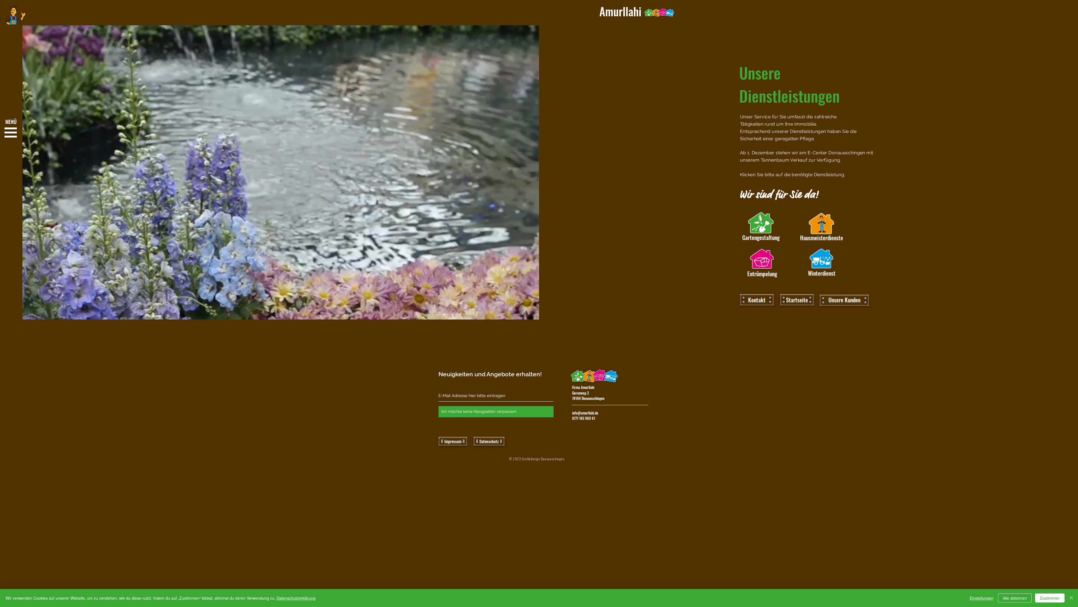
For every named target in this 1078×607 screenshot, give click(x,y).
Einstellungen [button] (982, 598)
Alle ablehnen (1015, 598)
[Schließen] (1071, 598)
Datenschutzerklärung (296, 598)
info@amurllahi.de (585, 413)
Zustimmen (1050, 598)
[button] (10, 133)
